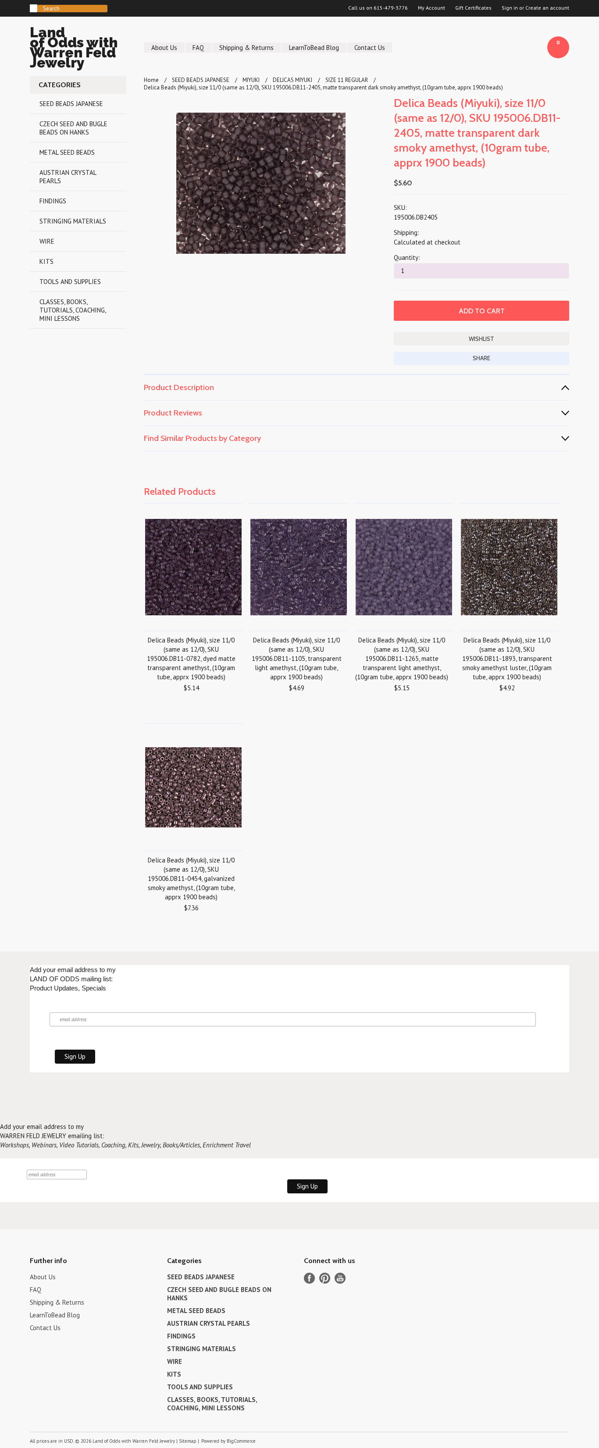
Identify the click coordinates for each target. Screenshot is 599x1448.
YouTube (340, 1278)
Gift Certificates (473, 8)
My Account (431, 8)
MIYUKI (251, 80)
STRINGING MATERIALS (72, 221)
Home (151, 80)
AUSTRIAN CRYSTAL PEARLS (67, 176)
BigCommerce (241, 1441)
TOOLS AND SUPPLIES (70, 281)
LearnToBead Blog (314, 47)
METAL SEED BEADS (67, 152)
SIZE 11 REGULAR (346, 80)
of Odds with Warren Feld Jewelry (74, 49)
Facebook (309, 1278)
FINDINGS (52, 201)
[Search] (33, 8)
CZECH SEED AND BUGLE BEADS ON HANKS (73, 128)
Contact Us (369, 47)
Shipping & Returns (246, 47)
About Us (164, 47)
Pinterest (324, 1278)
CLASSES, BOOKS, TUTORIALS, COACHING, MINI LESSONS (72, 310)
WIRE (46, 241)
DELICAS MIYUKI (292, 80)
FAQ (198, 47)
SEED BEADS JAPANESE (71, 103)
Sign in (510, 8)
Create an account (547, 8)
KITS (46, 261)
